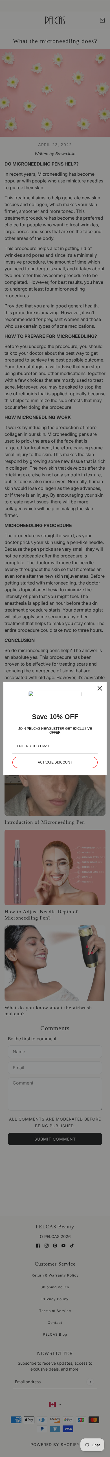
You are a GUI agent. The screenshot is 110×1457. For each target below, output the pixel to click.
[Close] (100, 688)
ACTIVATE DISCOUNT (55, 762)
